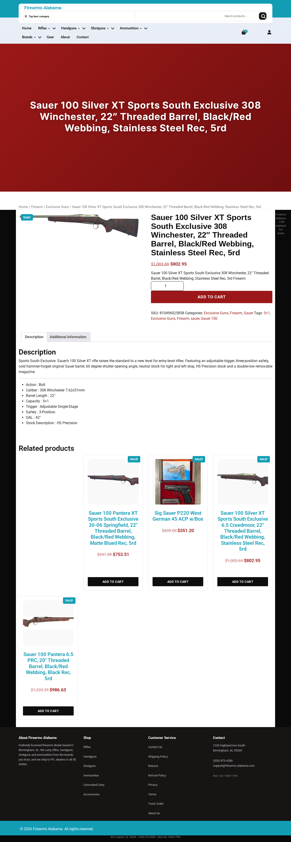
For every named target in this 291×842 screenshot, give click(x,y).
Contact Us (155, 747)
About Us (154, 813)
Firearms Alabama (42, 7)
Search (262, 16)
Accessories (91, 794)
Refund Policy (157, 775)
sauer (195, 318)
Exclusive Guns (57, 207)
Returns (153, 766)
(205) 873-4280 (223, 760)
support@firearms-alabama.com (234, 765)
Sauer (248, 313)
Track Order (155, 803)
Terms (152, 794)
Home (26, 28)
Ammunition (129, 28)
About (65, 37)
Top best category (38, 16)
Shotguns (98, 28)
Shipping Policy (158, 756)
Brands (27, 37)
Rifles (42, 28)
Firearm (37, 207)
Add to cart (212, 297)
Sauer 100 (209, 318)
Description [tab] (34, 337)
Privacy (153, 784)
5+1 (267, 313)
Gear (50, 37)
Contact (83, 37)
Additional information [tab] (68, 337)
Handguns (69, 28)
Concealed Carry (93, 784)
